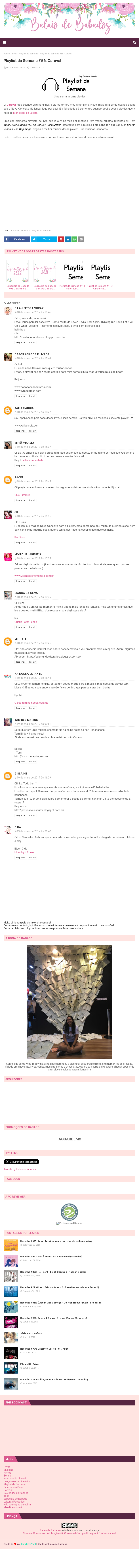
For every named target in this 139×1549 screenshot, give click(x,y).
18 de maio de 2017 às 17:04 (34, 558)
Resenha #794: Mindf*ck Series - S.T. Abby (44, 1348)
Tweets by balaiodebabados (20, 1169)
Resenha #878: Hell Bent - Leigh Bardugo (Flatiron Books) (53, 1272)
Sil (16, 512)
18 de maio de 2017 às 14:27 (34, 412)
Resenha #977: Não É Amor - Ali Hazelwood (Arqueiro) (51, 1256)
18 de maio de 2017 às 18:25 (34, 643)
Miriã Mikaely (24, 442)
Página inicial (10, 53)
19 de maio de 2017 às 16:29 (34, 777)
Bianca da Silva (26, 593)
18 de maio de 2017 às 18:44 (34, 677)
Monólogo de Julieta (25, 112)
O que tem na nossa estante (31, 702)
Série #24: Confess (31, 1333)
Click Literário (22, 495)
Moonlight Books (24, 852)
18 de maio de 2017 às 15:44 (34, 481)
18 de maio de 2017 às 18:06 (34, 597)
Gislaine (20, 773)
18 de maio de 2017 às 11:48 (34, 358)
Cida (17, 827)
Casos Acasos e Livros (31, 354)
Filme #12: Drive (29, 1364)
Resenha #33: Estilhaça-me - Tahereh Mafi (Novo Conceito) (54, 1379)
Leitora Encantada (32, 460)
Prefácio (19, 537)
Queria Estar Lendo (25, 622)
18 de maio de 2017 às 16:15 (34, 516)
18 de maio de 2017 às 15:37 (34, 446)
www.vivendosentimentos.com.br (34, 575)
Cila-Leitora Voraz (29, 308)
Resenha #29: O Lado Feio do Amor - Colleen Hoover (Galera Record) (59, 1287)
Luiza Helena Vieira (16, 67)
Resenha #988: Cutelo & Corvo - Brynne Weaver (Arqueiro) (53, 1318)
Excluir (32, 342)
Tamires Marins (26, 720)
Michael (20, 639)
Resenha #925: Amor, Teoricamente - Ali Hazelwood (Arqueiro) (56, 1241)
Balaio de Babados (50, 1530)
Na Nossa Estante (28, 673)
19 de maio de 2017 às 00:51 (34, 724)
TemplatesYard (28, 1544)
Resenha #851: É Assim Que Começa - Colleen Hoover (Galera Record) (60, 1302)
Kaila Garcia (24, 408)
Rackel (19, 477)
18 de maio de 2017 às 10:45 (34, 312)
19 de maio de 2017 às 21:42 (34, 831)
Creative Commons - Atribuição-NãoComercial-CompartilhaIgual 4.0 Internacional (69, 1533)
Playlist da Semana (28, 53)
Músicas (25, 230)
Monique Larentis (27, 554)
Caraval (11, 104)
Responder (21, 342)
